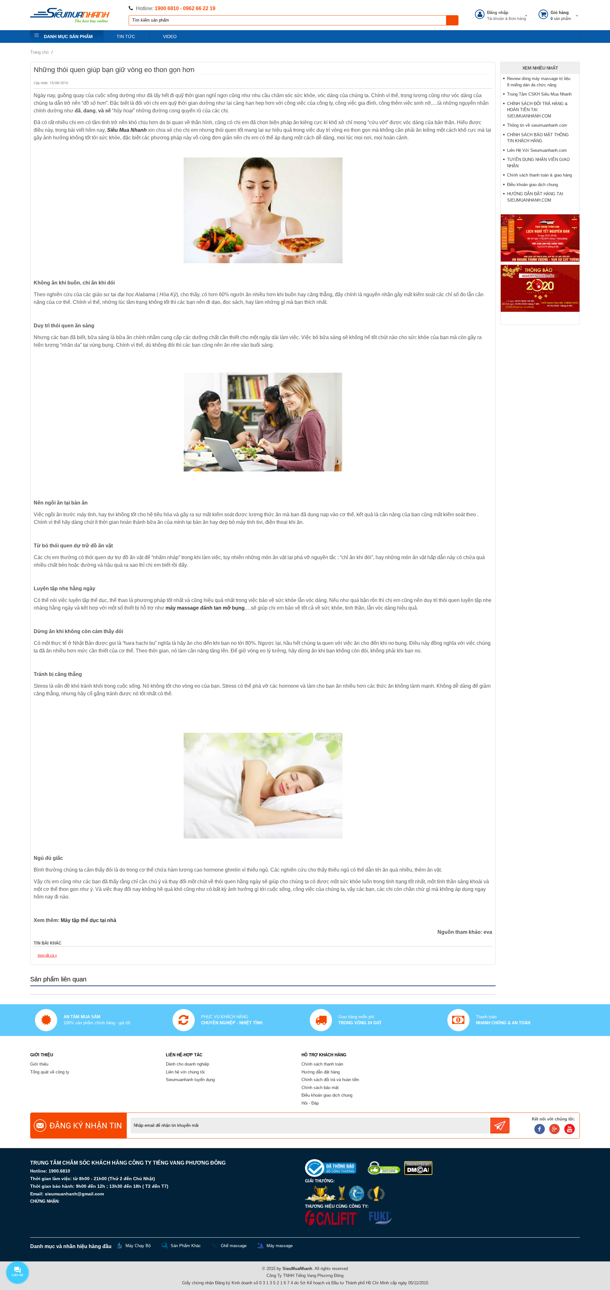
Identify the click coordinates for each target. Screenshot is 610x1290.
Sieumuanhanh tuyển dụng (190, 1079)
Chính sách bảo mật (320, 1087)
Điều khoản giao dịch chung (532, 184)
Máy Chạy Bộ (138, 1245)
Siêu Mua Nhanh (127, 130)
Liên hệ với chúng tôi (185, 1072)
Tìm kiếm (452, 20)
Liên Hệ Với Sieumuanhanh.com (537, 150)
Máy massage (280, 1245)
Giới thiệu (39, 1064)
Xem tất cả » (47, 955)
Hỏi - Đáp (310, 1103)
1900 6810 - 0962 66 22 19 (185, 8)
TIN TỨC (126, 36)
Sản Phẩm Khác (186, 1245)
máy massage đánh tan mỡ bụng (205, 608)
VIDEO (170, 36)
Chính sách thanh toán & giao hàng (539, 175)
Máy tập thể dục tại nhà (88, 920)
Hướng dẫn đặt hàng (321, 1072)
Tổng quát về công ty (49, 1072)
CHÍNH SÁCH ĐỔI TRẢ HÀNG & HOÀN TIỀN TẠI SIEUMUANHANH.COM (537, 109)
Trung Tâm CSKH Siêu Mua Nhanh (539, 94)
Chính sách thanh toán (322, 1064)
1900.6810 (59, 1170)
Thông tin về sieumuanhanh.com (537, 125)
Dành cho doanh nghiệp (187, 1064)
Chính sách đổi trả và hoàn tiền (330, 1079)
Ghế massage (234, 1245)
